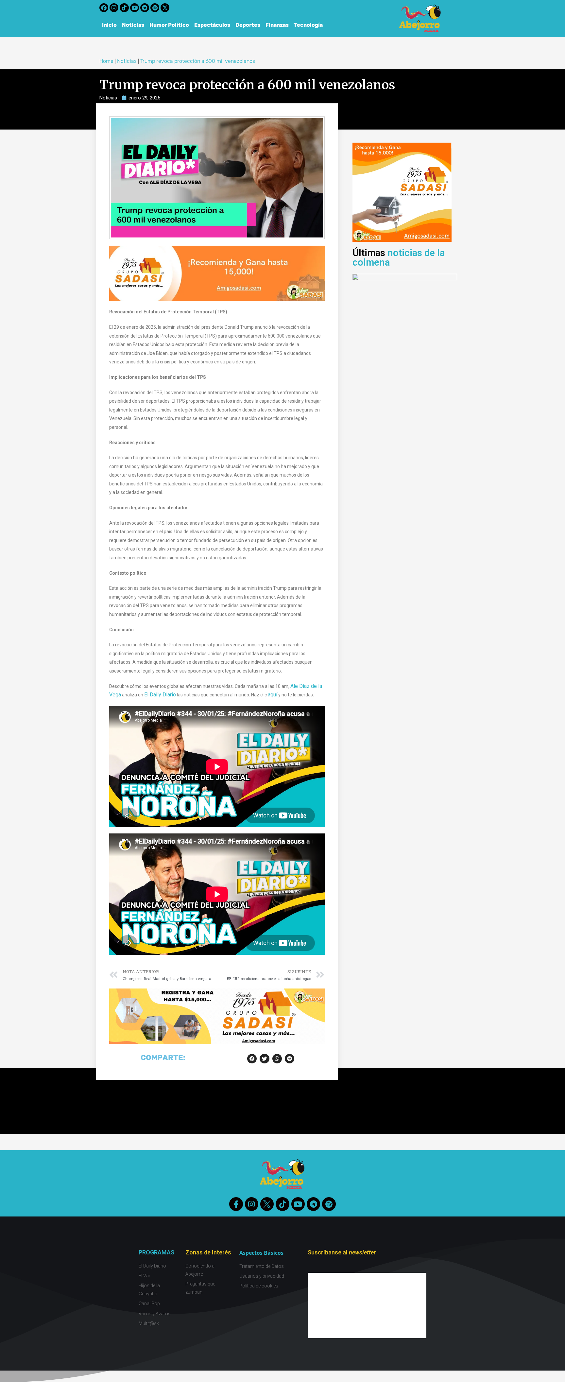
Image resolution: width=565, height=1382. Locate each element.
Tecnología (308, 25)
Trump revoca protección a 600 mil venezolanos (197, 61)
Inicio (109, 25)
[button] (252, 1058)
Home (106, 61)
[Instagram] (114, 7)
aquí (272, 694)
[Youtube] (134, 7)
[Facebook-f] (236, 1204)
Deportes (247, 25)
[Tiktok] (124, 7)
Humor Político (169, 25)
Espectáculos (212, 25)
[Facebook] (103, 7)
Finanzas (277, 25)
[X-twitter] (165, 7)
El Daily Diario (160, 694)
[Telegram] (144, 7)
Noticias (133, 25)
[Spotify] (154, 7)
